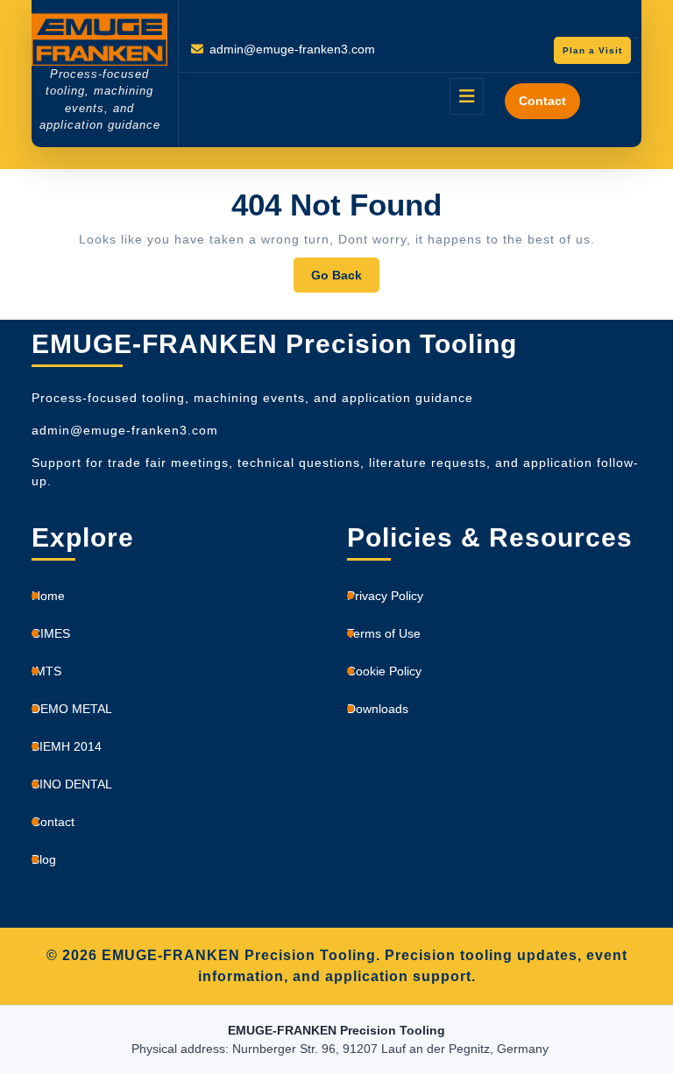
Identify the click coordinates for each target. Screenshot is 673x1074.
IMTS (46, 671)
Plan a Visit (597, 52)
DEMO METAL (72, 709)
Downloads (377, 709)
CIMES (51, 633)
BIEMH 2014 (67, 746)
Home (48, 596)
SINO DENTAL (72, 784)
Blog (44, 859)
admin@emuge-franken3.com (292, 49)
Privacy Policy (385, 596)
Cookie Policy (384, 671)
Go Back (345, 280)
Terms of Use (384, 633)
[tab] (467, 96)
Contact (542, 101)
